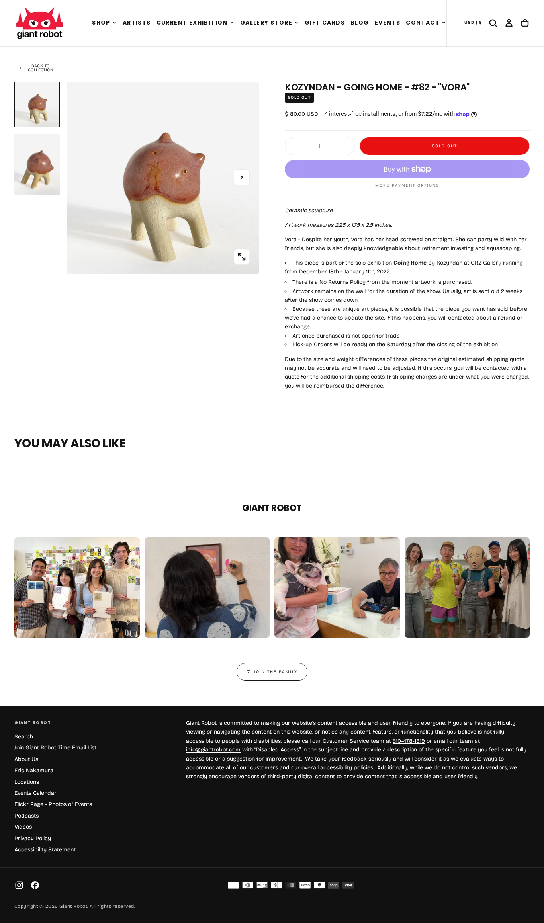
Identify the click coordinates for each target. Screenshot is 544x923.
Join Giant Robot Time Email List (55, 747)
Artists (137, 23)
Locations (26, 782)
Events (387, 23)
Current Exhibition (192, 23)
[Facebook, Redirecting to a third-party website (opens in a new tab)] (35, 885)
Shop (101, 23)
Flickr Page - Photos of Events (53, 804)
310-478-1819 (409, 741)
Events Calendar (35, 793)
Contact (423, 23)
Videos (23, 826)
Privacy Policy (32, 838)
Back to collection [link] (40, 68)
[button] (114, 23)
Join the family (275, 671)
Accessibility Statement (45, 849)
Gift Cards (325, 23)
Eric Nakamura (33, 770)
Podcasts (26, 815)
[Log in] (509, 23)
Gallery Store (266, 23)
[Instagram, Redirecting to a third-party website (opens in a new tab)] (19, 885)
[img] (233, 885)
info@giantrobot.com (213, 749)
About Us (26, 759)
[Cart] (525, 23)
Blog (359, 23)
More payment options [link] (407, 185)
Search (23, 736)
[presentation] (242, 256)
